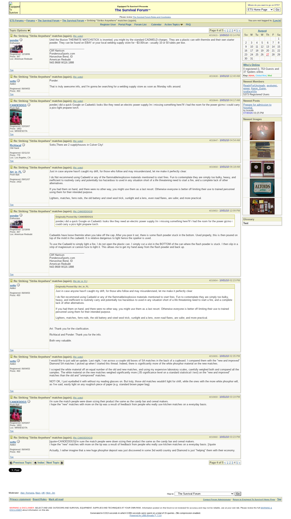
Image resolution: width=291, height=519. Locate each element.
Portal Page (124, 24)
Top (11, 70)
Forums (30, 20)
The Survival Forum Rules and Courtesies (152, 17)
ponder (14, 40)
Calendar (156, 24)
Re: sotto (78, 36)
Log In (277, 20)
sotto (13, 81)
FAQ (188, 24)
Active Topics (172, 24)
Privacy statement (20, 499)
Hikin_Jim (50, 493)
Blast (37, 493)
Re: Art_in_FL (80, 281)
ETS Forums (17, 20)
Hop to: (170, 494)
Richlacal (15, 145)
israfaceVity (250, 91)
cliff (43, 493)
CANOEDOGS (18, 105)
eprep (246, 88)
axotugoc (272, 85)
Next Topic (53, 462)
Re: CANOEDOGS (83, 211)
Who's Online (251, 64)
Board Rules (40, 499)
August (262, 30)
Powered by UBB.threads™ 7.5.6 (146, 515)
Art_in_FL (16, 171)
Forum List (140, 24)
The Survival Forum (49, 20)
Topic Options (19, 30)
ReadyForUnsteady (254, 85)
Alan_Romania (27, 493)
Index (40, 462)
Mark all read (56, 499)
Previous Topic (22, 462)
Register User (108, 24)
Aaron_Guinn (258, 88)
